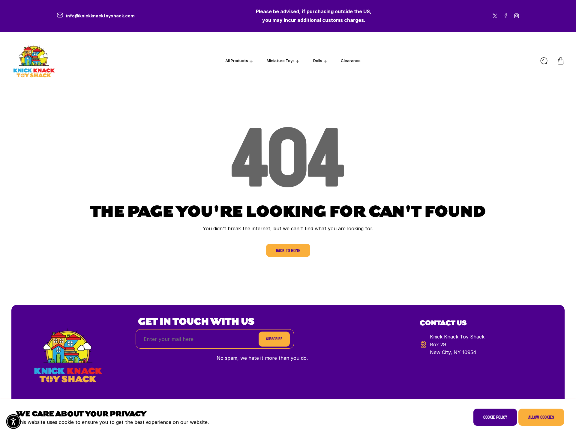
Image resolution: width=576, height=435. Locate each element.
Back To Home (288, 250)
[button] (561, 61)
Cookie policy (495, 417)
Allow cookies (541, 417)
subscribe (274, 339)
